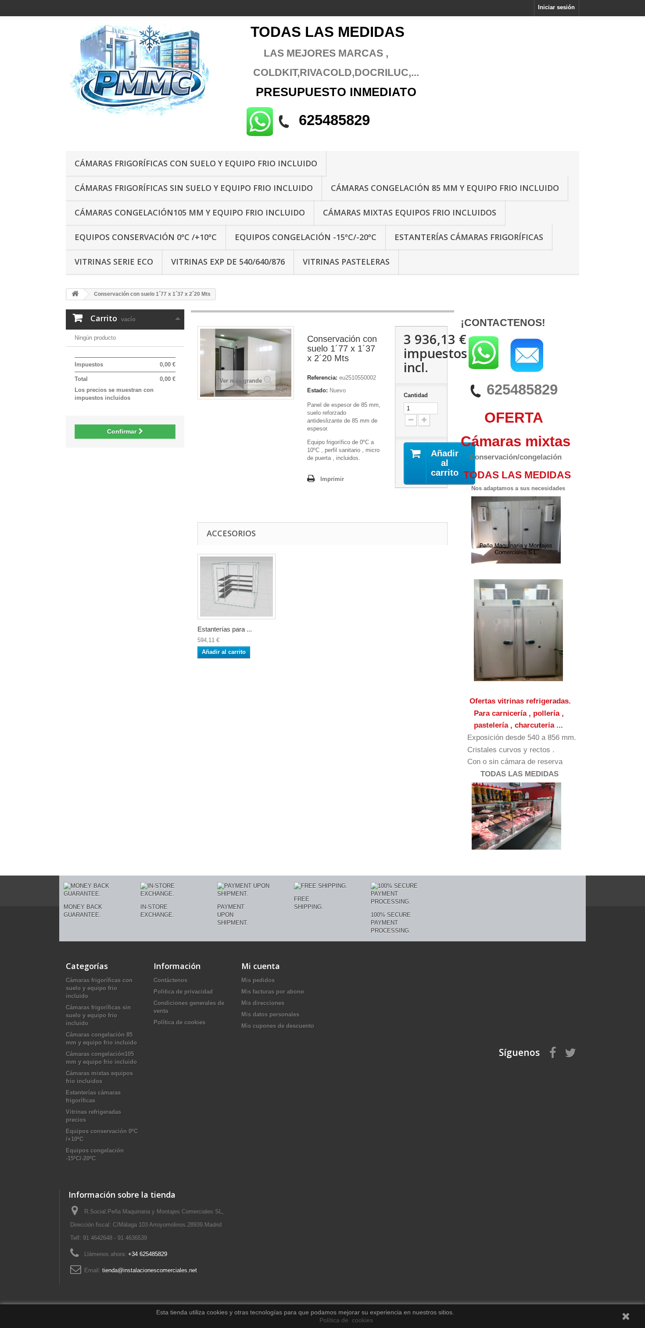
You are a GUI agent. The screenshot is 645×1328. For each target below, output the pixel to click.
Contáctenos (170, 980)
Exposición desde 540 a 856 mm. (521, 737)
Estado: (317, 390)
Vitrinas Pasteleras (346, 261)
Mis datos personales (270, 1014)
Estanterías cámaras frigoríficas (468, 237)
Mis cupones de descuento (277, 1026)
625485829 (522, 389)
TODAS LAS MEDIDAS (519, 774)
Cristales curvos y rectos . (511, 750)
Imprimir (332, 479)
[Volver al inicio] (75, 294)
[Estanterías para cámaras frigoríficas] (236, 586)
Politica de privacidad (183, 991)
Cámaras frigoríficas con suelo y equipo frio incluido (196, 163)
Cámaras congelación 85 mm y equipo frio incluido (445, 188)
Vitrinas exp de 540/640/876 (228, 261)
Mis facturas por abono (272, 991)
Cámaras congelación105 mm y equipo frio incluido (190, 212)
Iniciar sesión (556, 7)
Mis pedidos (258, 980)
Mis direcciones (262, 1003)
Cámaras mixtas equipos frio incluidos (409, 212)
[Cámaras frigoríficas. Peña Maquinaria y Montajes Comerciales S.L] (147, 71)
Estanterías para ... (224, 629)
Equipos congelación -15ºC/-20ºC (305, 237)
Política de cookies (179, 1022)
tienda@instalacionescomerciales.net (149, 1270)
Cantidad (416, 395)
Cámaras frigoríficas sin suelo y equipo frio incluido (194, 188)
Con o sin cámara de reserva (515, 761)
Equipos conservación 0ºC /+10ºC (146, 237)
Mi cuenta (260, 966)
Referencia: (322, 377)
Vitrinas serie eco (114, 261)
